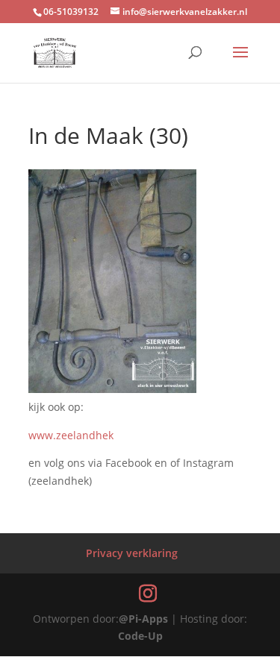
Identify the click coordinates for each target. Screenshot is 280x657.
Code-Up (140, 636)
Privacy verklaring (132, 553)
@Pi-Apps (143, 619)
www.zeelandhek (70, 435)
